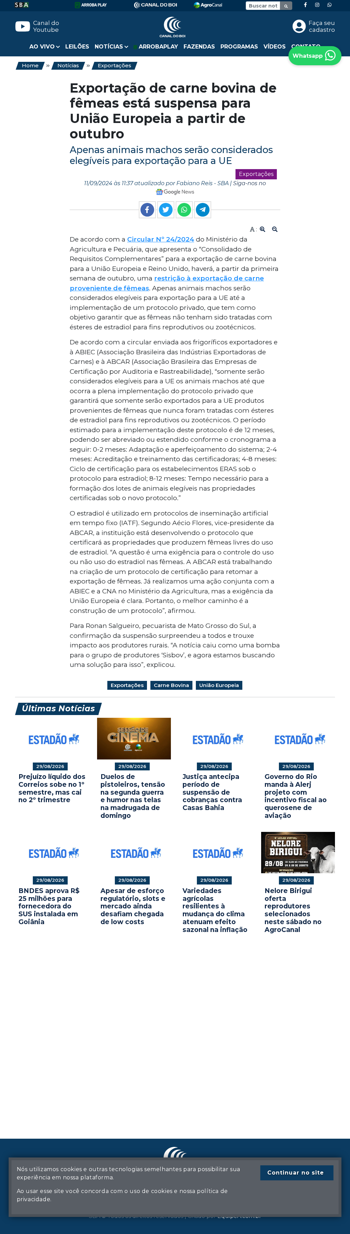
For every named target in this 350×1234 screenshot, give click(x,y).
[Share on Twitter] (165, 209)
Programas (239, 46)
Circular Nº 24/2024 (160, 239)
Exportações (114, 65)
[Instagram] (317, 5)
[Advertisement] (175, 1026)
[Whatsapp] (329, 5)
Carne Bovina (171, 685)
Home (30, 65)
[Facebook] (305, 5)
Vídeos (275, 46)
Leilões (77, 46)
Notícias (68, 65)
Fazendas (199, 46)
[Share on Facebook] (147, 209)
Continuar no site (295, 1172)
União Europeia (219, 685)
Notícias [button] (109, 46)
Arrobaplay (157, 46)
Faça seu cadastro (322, 26)
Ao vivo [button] (42, 46)
